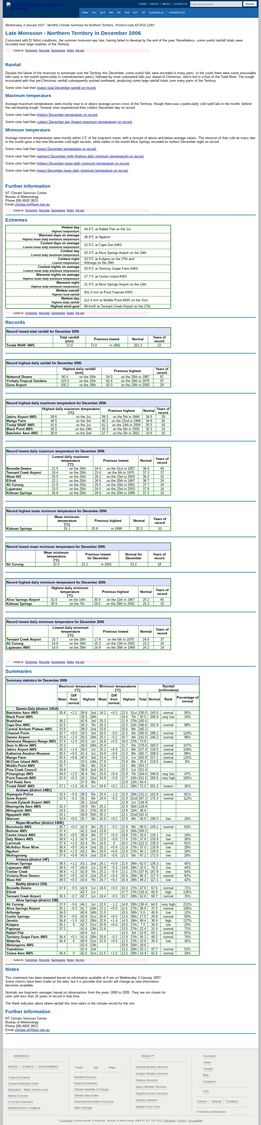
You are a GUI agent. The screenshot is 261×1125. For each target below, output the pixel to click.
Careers (202, 1101)
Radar (79, 1067)
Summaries (58, 50)
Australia (156, 12)
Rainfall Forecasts (85, 1077)
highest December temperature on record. (67, 115)
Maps (112, 1067)
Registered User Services (152, 1093)
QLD (102, 12)
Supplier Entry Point (148, 1106)
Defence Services (147, 1080)
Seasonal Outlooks (86, 1083)
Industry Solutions (147, 1100)
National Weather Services (152, 1066)
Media (166, 4)
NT (143, 12)
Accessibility (196, 1120)
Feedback (232, 1101)
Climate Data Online (86, 1095)
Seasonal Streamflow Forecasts (94, 1101)
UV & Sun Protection (20, 1101)
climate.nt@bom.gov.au (32, 204)
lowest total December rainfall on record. (66, 88)
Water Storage (83, 1107)
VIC (94, 12)
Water (13, 1066)
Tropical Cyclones (19, 1077)
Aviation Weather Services (152, 1073)
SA (119, 12)
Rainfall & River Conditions (24, 1107)
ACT (135, 12)
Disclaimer (170, 1120)
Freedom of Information (211, 1111)
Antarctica (177, 12)
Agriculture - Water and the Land (28, 1089)
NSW (85, 12)
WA (111, 12)
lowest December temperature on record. (67, 149)
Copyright (66, 1120)
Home (143, 4)
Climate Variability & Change (91, 1089)
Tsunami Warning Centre (23, 1083)
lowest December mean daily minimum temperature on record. (82, 170)
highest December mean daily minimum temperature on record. (83, 163)
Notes (70, 50)
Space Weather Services (151, 1086)
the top (80, 50)
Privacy (182, 1120)
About (154, 4)
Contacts (180, 4)
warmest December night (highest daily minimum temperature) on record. (90, 156)
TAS (126, 12)
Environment (48, 1066)
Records (44, 50)
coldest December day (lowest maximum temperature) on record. (85, 122)
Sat (96, 1067)
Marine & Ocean (18, 1095)
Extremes (31, 50)
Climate (28, 1066)
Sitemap (216, 1101)
